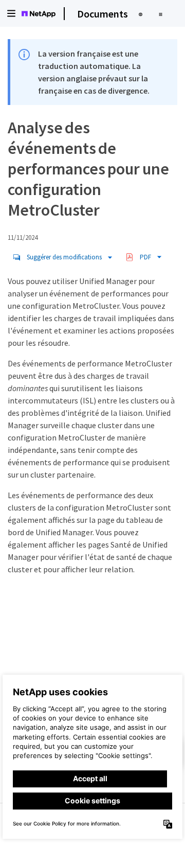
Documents (102, 13)
